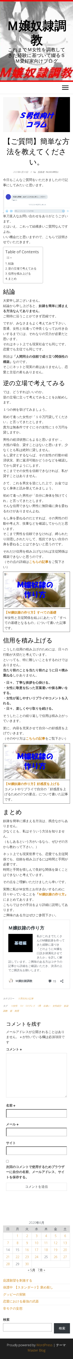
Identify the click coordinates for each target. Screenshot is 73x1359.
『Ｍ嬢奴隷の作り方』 (51, 894)
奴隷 (66, 1005)
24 (36, 1257)
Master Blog (36, 1350)
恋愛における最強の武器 (21, 1301)
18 (46, 1250)
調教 (5, 1010)
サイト (11, 1143)
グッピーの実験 (14, 1294)
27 (65, 1257)
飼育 (17, 1010)
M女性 (14, 1005)
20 (65, 1250)
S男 (39, 1005)
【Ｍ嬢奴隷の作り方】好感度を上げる (32, 784)
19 (55, 1250)
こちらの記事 (38, 561)
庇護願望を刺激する (17, 1280)
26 (55, 1257)
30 (27, 1264)
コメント (14, 1049)
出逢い (46, 1005)
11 (46, 1243)
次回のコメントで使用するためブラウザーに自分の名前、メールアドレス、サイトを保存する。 (35, 1171)
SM (21, 1005)
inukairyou (52, 171)
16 (27, 1250)
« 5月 (31, 1270)
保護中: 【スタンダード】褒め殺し (28, 1287)
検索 (6, 1319)
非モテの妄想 (13, 1308)
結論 (11, 263)
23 (27, 1257)
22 (17, 1257)
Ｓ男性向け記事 (25, 998)
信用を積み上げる (19, 273)
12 (55, 1243)
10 (36, 1243)
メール (12, 1124)
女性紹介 (57, 1005)
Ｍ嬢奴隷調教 (36, 32)
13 (65, 1243)
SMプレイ (30, 1005)
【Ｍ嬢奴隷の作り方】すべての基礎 (30, 612)
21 (8, 1257)
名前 (10, 1105)
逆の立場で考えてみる (22, 268)
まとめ (12, 278)
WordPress (44, 1345)
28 (8, 1264)
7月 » (41, 1270)
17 (36, 1250)
